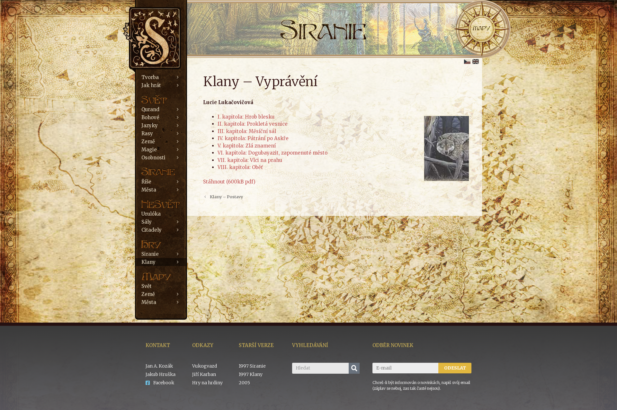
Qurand (150, 109)
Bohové (150, 117)
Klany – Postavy (226, 196)
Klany (148, 262)
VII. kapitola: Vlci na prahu (250, 160)
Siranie (150, 254)
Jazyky (149, 125)
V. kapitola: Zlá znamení (247, 146)
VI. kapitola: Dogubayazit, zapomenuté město (272, 153)
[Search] (354, 368)
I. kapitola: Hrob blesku (246, 117)
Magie (149, 150)
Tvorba (150, 77)
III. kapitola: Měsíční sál (247, 131)
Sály (146, 222)
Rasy (147, 133)
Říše (146, 182)
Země (148, 141)
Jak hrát (151, 85)
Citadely (151, 230)
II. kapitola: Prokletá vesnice (253, 124)
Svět (146, 286)
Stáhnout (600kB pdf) (229, 182)
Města (148, 190)
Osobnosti (153, 158)
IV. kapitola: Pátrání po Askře (253, 138)
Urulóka (151, 214)
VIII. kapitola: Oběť (240, 167)
